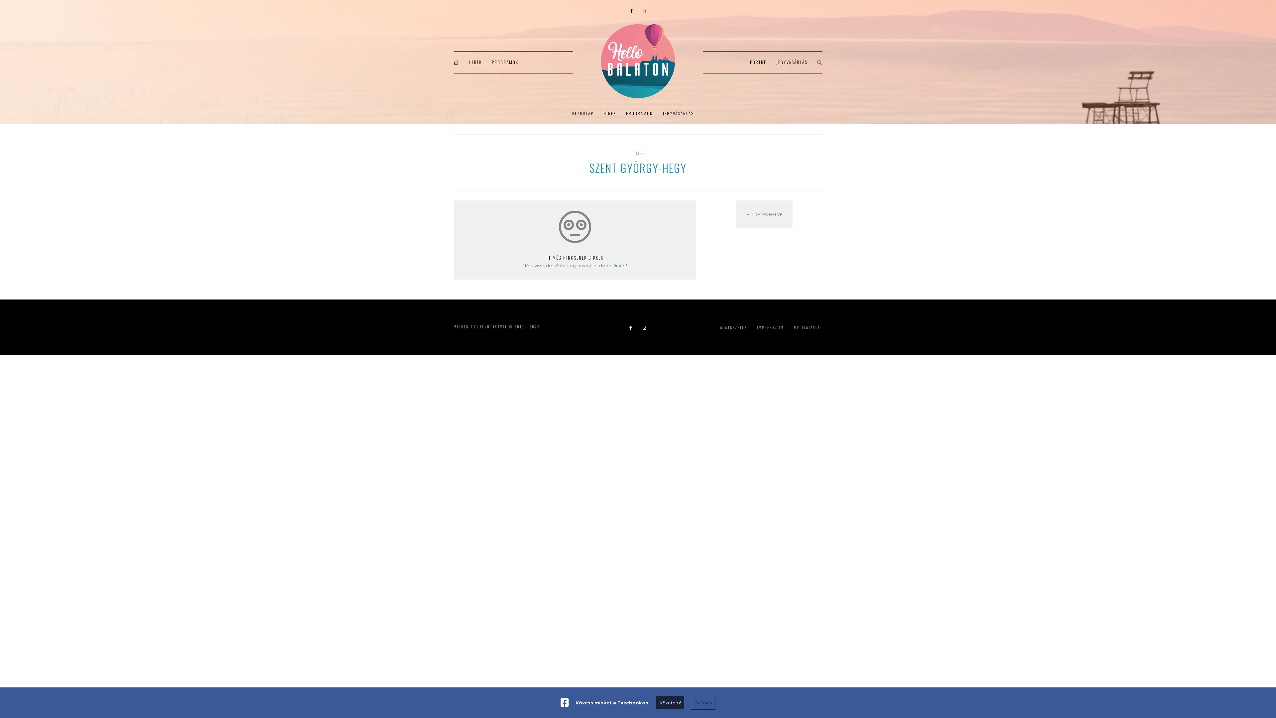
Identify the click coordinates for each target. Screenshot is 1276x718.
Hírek (475, 62)
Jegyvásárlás (791, 62)
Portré (758, 62)
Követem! (670, 702)
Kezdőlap (582, 113)
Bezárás (703, 702)
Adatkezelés (733, 327)
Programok (505, 62)
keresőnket (613, 265)
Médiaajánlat (808, 327)
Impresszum (770, 327)
